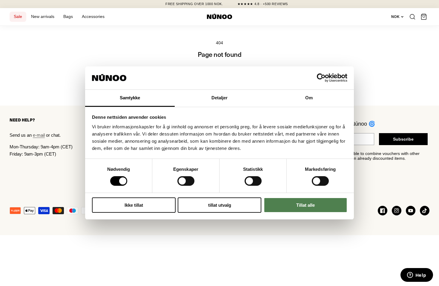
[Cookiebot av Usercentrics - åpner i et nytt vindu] (321, 77)
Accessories (93, 16)
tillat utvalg (219, 205)
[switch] (185, 181)
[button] (423, 16)
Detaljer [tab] (219, 97)
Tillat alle (305, 205)
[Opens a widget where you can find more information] (416, 275)
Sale (18, 16)
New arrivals (42, 16)
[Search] (412, 16)
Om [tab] (309, 97)
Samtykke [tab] (130, 97)
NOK (395, 17)
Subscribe (403, 139)
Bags (68, 16)
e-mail (39, 135)
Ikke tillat (134, 205)
